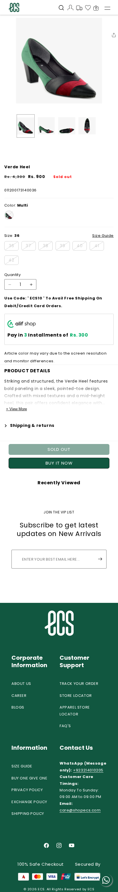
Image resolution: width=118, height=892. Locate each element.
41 (99, 247)
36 (14, 247)
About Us (21, 683)
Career (19, 695)
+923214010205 (88, 770)
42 (14, 261)
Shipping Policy (27, 813)
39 (65, 247)
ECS (41, 889)
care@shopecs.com (80, 810)
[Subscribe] (100, 559)
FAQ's (65, 726)
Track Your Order (79, 683)
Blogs (17, 707)
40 (82, 247)
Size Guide (21, 766)
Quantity (12, 274)
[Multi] (8, 215)
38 (48, 247)
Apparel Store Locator (75, 711)
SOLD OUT (59, 449)
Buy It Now (59, 463)
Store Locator (76, 695)
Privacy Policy (27, 790)
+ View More (16, 409)
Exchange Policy (29, 802)
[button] (61, 8)
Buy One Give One (29, 778)
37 (31, 247)
